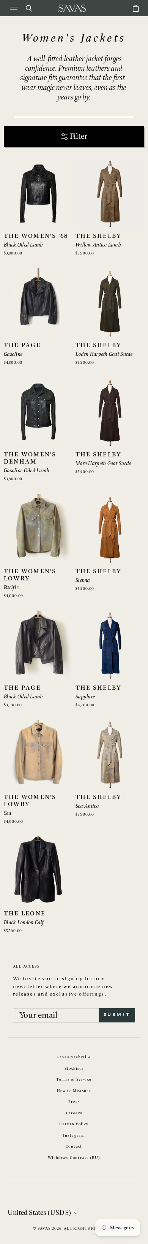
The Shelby (98, 236)
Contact (74, 1146)
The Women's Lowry (30, 575)
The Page (22, 345)
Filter (78, 136)
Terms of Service (73, 1079)
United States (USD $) (39, 1213)
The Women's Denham (30, 458)
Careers (74, 1113)
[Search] (29, 8)
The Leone (25, 913)
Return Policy (73, 1124)
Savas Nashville (74, 1057)
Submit (117, 1015)
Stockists (74, 1068)
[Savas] (72, 8)
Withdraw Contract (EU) (74, 1158)
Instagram (74, 1135)
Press (74, 1102)
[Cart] (136, 8)
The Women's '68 (36, 236)
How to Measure (74, 1091)
